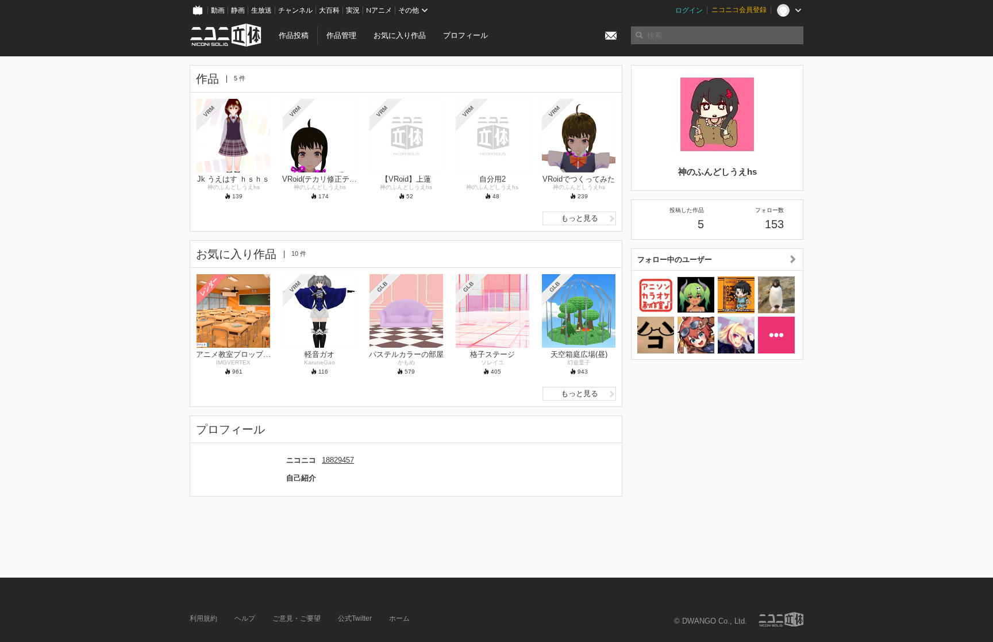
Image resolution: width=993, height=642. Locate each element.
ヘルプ (244, 618)
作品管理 (341, 35)
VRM (208, 111)
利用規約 (203, 618)
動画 (218, 10)
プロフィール (465, 35)
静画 (238, 10)
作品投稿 (294, 35)
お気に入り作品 (400, 35)
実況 (353, 10)
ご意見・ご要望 (296, 618)
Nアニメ (379, 10)
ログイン (689, 10)
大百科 (329, 10)
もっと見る (579, 218)
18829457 (338, 460)
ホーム (399, 618)
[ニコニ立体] (781, 619)
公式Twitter (355, 618)
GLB (381, 286)
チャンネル (295, 10)
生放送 (261, 10)
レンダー (209, 286)
